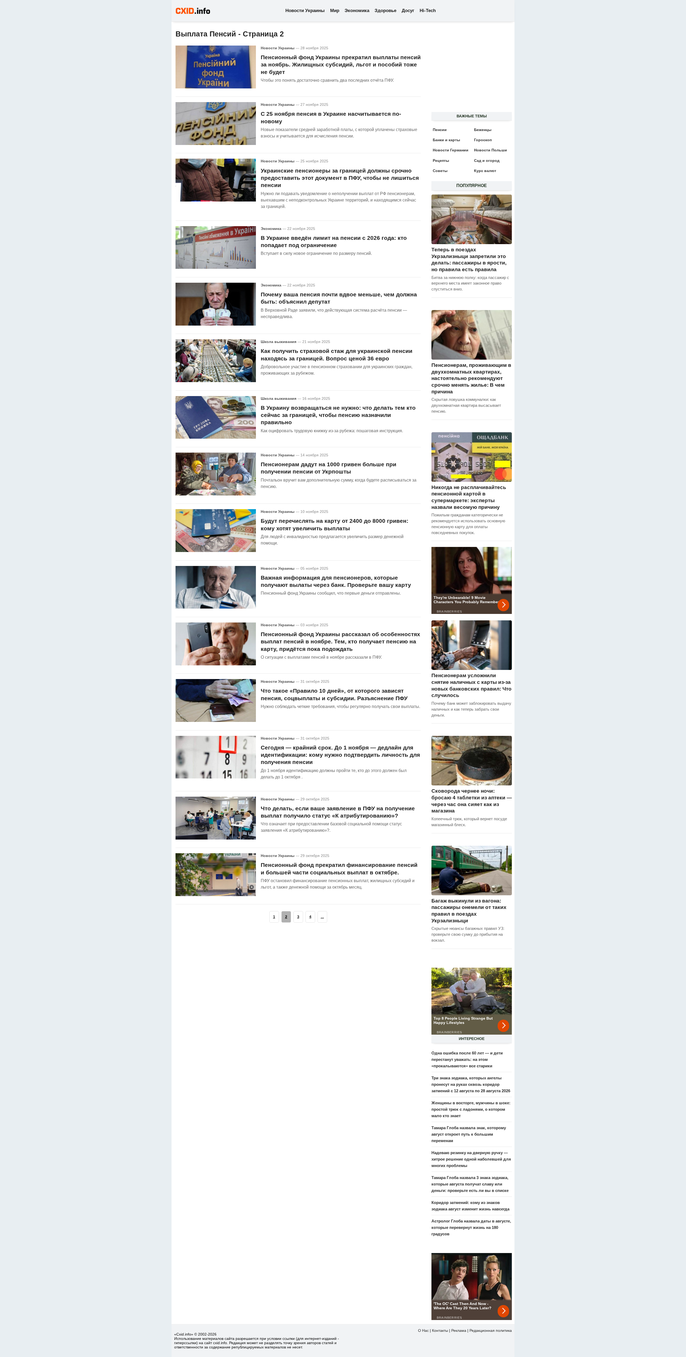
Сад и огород (486, 160)
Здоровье (385, 10)
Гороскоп (483, 140)
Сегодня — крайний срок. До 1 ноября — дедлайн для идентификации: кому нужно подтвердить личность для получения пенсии (340, 754)
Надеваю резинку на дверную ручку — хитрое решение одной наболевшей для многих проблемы (471, 1159)
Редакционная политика (490, 1330)
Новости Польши (490, 150)
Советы (440, 171)
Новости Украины (305, 10)
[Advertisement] (468, 70)
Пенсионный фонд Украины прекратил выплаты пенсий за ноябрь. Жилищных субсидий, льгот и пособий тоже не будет (341, 64)
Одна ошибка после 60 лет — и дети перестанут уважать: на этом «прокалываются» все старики (467, 1059)
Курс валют (485, 171)
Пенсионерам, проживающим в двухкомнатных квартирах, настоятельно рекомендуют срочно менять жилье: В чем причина (471, 378)
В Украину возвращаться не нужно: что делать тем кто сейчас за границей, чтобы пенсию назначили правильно (338, 415)
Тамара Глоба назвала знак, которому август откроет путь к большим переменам (468, 1134)
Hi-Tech (428, 10)
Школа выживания (278, 342)
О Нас (423, 1330)
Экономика (357, 10)
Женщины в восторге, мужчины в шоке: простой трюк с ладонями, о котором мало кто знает (470, 1109)
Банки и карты (446, 140)
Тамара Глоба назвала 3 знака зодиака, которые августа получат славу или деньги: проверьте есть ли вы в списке (470, 1184)
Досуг (408, 10)
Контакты (440, 1330)
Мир (334, 10)
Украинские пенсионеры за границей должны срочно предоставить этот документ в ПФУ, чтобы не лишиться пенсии (340, 177)
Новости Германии (450, 150)
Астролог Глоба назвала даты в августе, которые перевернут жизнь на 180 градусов (471, 1227)
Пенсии (440, 130)
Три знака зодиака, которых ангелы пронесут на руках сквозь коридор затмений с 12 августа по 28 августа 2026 (470, 1084)
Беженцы (482, 130)
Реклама (458, 1330)
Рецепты (441, 160)
